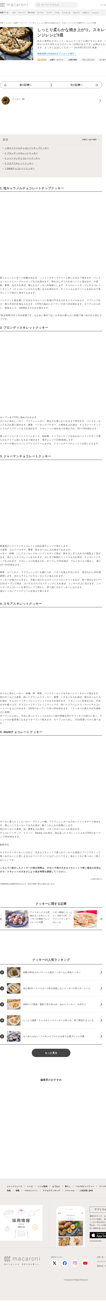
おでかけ (56, 1186)
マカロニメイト (31, 1190)
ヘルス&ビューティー (84, 1186)
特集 (9, 1190)
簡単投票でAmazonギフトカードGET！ (56, 53)
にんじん (95, 13)
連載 (17, 1190)
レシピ (30, 1186)
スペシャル (70, 1190)
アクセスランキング (51, 1190)
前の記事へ (25, 85)
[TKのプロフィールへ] (51, 100)
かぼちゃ (86, 13)
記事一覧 (100, 1257)
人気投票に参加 (86, 1190)
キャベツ (21, 13)
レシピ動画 (42, 1186)
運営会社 (100, 1266)
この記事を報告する (96, 879)
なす (14, 13)
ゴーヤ (49, 13)
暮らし (68, 1186)
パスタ (56, 13)
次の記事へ (76, 85)
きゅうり (76, 13)
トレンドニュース (14, 1186)
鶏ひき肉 (31, 13)
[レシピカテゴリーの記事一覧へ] (41, 60)
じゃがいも (66, 13)
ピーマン (40, 13)
